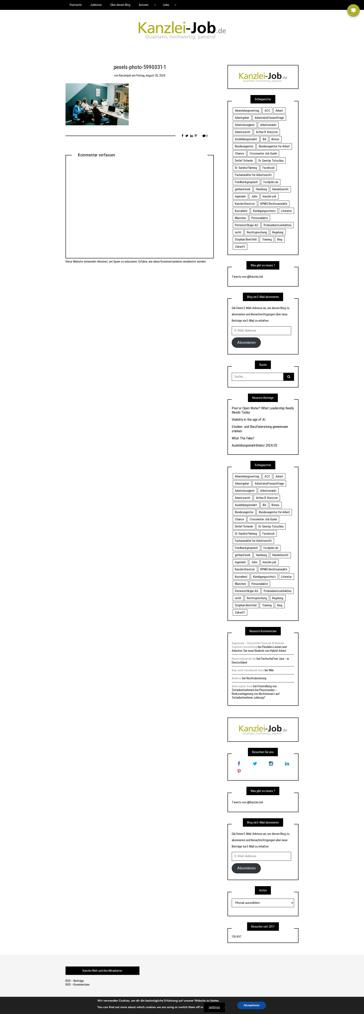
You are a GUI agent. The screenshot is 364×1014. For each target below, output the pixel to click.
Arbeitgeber (242, 118)
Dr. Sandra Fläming (246, 168)
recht (238, 232)
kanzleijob (125, 75)
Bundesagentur (244, 146)
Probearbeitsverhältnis (278, 225)
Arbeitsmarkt (268, 125)
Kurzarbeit (241, 211)
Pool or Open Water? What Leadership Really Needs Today (263, 410)
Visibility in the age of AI (248, 419)
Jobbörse (96, 5)
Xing (279, 239)
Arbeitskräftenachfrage (269, 118)
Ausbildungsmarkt (246, 139)
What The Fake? (243, 438)
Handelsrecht (280, 189)
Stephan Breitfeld (246, 239)
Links (166, 5)
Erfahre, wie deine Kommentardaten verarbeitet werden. (172, 261)
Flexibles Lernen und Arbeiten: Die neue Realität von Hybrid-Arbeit (259, 649)
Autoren (144, 5)
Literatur (286, 211)
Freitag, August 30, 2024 (150, 75)
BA (264, 139)
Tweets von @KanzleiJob (247, 277)
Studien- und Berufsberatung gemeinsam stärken (260, 428)
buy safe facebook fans (248, 670)
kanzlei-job (269, 196)
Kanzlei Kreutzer (245, 204)
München (240, 218)
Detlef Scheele (244, 161)
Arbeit (279, 110)
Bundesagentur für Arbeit (274, 146)
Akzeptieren (252, 1005)
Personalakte (260, 218)
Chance (239, 153)
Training (267, 239)
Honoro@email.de (244, 659)
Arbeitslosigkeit (245, 125)
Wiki (271, 670)
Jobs (254, 196)
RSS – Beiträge (75, 981)
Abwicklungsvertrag (247, 110)
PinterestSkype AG (246, 225)
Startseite (76, 5)
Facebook (268, 168)
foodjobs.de (270, 182)
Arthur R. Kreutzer (267, 132)
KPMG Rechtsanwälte (273, 204)
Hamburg (261, 189)
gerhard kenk (242, 189)
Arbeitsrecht (242, 132)
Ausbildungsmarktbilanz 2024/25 (254, 445)
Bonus (275, 139)
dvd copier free (242, 686)
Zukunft (240, 247)
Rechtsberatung (256, 678)
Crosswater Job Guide (263, 153)
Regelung (277, 232)
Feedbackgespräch (246, 182)
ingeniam (240, 196)
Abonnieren (246, 342)
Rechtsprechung (257, 232)
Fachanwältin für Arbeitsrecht (253, 175)
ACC (267, 110)
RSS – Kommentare (78, 984)
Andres (237, 678)
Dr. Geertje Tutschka (271, 161)
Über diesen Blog (120, 5)
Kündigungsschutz (264, 211)
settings (214, 1007)
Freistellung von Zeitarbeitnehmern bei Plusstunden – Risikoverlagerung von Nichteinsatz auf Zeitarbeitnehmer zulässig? (256, 691)
